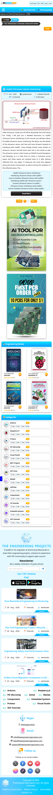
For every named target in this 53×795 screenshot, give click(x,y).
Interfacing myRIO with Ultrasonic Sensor (26, 181)
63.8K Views (40, 97)
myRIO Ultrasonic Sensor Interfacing (23, 89)
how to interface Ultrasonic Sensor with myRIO (26, 178)
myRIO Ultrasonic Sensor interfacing (26, 173)
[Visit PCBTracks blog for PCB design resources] (26, 337)
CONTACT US (26, 792)
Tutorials (30, 607)
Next (33, 201)
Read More (26, 193)
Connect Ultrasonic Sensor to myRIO (26, 183)
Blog (15, 20)
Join (50, 3)
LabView (13, 487)
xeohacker (45, 607)
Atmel (32, 694)
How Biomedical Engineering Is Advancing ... (26, 602)
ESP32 (11, 14)
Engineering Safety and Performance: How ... (26, 652)
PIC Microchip (15, 447)
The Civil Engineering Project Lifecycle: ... (26, 627)
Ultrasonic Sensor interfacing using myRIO (26, 186)
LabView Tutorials (43, 94)
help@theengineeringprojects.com (27, 741)
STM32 (16, 14)
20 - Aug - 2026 (13, 681)
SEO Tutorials (15, 519)
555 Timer (13, 471)
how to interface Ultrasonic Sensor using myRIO (26, 188)
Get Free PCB (29, 10)
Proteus (13, 439)
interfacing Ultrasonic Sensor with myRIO (26, 175)
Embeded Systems (17, 511)
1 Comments (15, 97)
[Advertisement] (26, 57)
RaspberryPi (4, 14)
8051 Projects (15, 463)
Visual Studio (15, 455)
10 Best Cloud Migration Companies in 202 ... (26, 677)
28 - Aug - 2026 (13, 607)
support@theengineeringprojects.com (28, 744)
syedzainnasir (27, 94)
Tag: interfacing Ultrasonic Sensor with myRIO (21, 24)
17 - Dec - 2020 (11, 94)
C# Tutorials (14, 503)
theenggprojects (28, 724)
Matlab (12, 479)
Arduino (22, 14)
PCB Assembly (46, 10)
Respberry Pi (14, 431)
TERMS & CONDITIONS (12, 789)
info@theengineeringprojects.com (27, 737)
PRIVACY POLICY (31, 789)
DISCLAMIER (45, 789)
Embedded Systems (40, 699)
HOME (7, 20)
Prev (20, 201)
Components (14, 495)
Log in (46, 3)
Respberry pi (44, 690)
